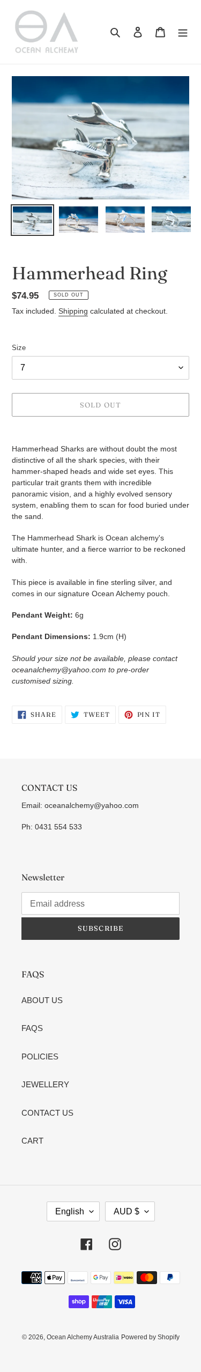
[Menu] (183, 31)
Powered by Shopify (150, 1337)
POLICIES (39, 1056)
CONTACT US (47, 1112)
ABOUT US (42, 1000)
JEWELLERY (45, 1084)
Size (19, 348)
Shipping (73, 311)
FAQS (32, 1028)
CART (32, 1140)
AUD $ (126, 1211)
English (69, 1211)
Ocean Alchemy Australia (83, 1337)
